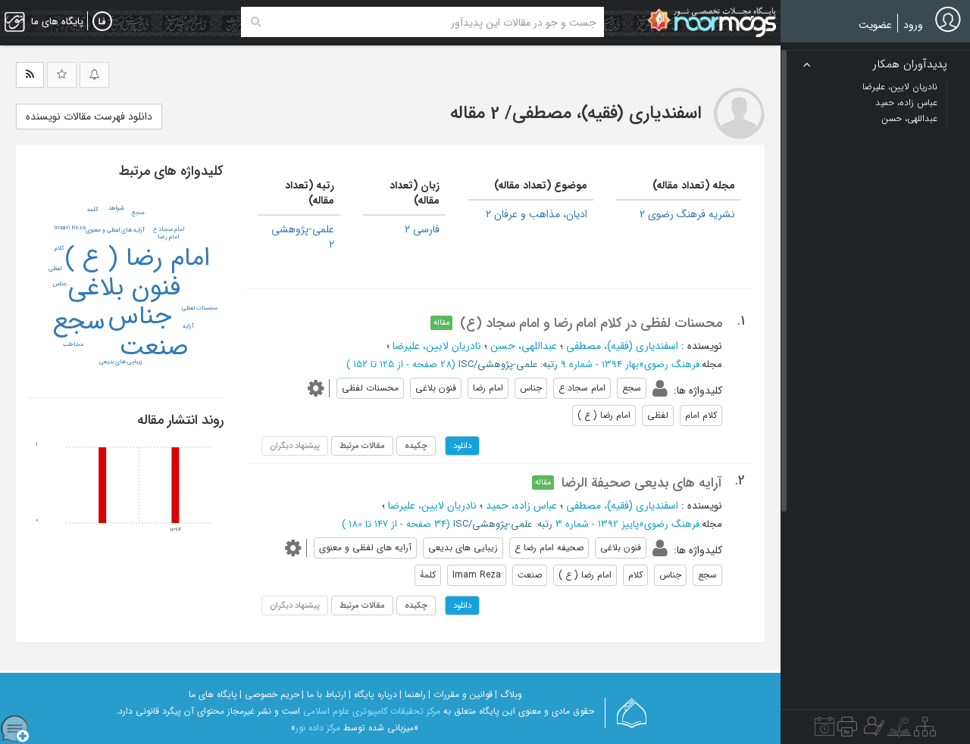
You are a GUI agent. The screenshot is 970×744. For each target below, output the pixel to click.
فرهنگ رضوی (671, 364)
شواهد (116, 208)
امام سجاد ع (168, 229)
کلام (59, 248)
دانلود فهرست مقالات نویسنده (89, 116)
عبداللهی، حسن (523, 346)
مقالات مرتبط (362, 446)
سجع (79, 322)
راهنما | (412, 694)
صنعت (154, 348)
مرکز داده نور (318, 728)
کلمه (93, 209)
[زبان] (102, 22)
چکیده (416, 446)
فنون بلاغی (124, 288)
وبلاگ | (508, 694)
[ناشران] (847, 730)
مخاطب (73, 344)
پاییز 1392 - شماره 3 (597, 524)
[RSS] (30, 75)
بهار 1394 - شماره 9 (600, 364)
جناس (139, 317)
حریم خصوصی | (269, 694)
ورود (913, 25)
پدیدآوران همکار (910, 64)
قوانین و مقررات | (460, 694)
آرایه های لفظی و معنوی (115, 230)
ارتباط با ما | (324, 694)
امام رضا (168, 236)
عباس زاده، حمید (521, 505)
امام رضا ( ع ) (137, 258)
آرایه (188, 326)
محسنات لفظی (199, 308)
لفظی (54, 268)
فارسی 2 (422, 229)
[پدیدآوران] (872, 730)
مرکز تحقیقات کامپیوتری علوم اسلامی (371, 711)
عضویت (875, 25)
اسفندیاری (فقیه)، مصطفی (622, 346)
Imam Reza (70, 227)
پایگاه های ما (213, 694)
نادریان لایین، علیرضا (437, 346)
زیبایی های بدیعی (120, 361)
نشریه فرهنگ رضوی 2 (687, 214)
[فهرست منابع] (925, 730)
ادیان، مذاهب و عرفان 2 (536, 214)
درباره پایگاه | (373, 694)
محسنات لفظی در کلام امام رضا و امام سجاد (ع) (591, 323)
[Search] (256, 22)
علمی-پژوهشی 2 (302, 237)
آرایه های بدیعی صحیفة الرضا (642, 482)
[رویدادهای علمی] (824, 730)
